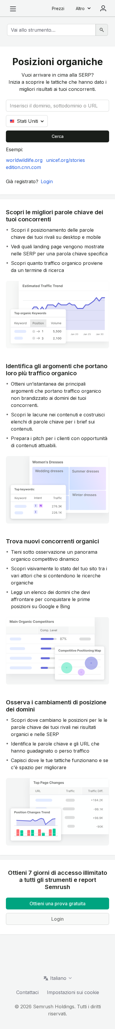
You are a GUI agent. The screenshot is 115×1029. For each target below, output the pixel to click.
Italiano (58, 978)
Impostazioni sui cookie (73, 992)
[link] (24, 160)
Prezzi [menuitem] (58, 8)
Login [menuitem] (103, 8)
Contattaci (27, 992)
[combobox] (51, 30)
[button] (47, 181)
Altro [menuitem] (80, 8)
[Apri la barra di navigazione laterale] (13, 9)
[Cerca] (102, 30)
